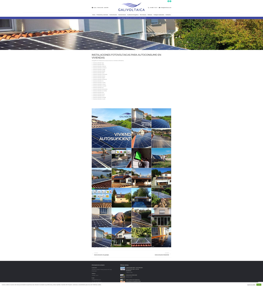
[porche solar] (122, 237)
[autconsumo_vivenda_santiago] (141, 118)
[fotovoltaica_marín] (102, 158)
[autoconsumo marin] (141, 138)
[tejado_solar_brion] (141, 237)
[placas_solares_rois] (161, 218)
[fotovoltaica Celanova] (122, 198)
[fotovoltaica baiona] (161, 198)
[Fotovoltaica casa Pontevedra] (122, 178)
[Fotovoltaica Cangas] (161, 118)
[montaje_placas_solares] (122, 218)
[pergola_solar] (161, 158)
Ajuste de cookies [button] (251, 284)
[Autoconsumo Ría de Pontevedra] (102, 178)
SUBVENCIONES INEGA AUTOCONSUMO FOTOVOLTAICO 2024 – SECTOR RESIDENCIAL (134, 269)
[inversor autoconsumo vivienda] (141, 158)
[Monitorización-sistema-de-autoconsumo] (122, 158)
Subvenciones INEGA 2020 (131, 275)
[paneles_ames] (141, 218)
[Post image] (122, 268)
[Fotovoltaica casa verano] (141, 178)
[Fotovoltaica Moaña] (161, 138)
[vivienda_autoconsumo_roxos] (161, 237)
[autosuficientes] (112, 128)
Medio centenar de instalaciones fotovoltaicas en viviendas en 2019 (133, 280)
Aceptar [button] (258, 284)
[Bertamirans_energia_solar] (102, 218)
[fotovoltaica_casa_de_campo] (141, 198)
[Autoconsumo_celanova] (102, 198)
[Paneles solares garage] (161, 178)
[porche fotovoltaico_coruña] (102, 237)
